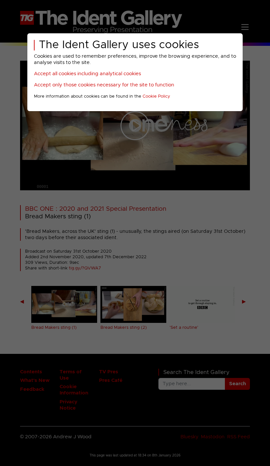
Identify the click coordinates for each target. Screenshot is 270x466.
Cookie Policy (156, 96)
